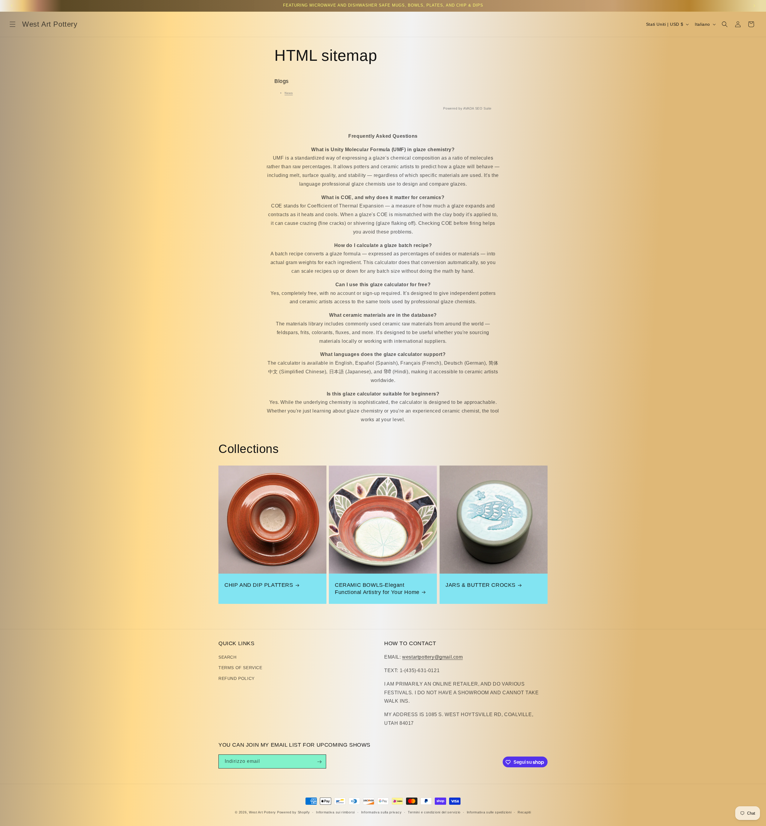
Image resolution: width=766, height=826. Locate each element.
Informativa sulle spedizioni (489, 812)
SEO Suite (483, 108)
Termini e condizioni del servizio (434, 812)
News (289, 93)
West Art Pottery (262, 812)
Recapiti (524, 812)
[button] (12, 24)
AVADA (468, 108)
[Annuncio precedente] (11, 5)
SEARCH (227, 657)
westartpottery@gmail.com (432, 657)
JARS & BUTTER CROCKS (481, 585)
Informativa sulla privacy (381, 812)
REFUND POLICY (236, 678)
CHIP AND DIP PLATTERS (258, 585)
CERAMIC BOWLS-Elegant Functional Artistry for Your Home (377, 588)
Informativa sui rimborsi (335, 812)
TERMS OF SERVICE (240, 668)
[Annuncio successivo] (754, 5)
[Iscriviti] (319, 762)
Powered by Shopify (293, 812)
